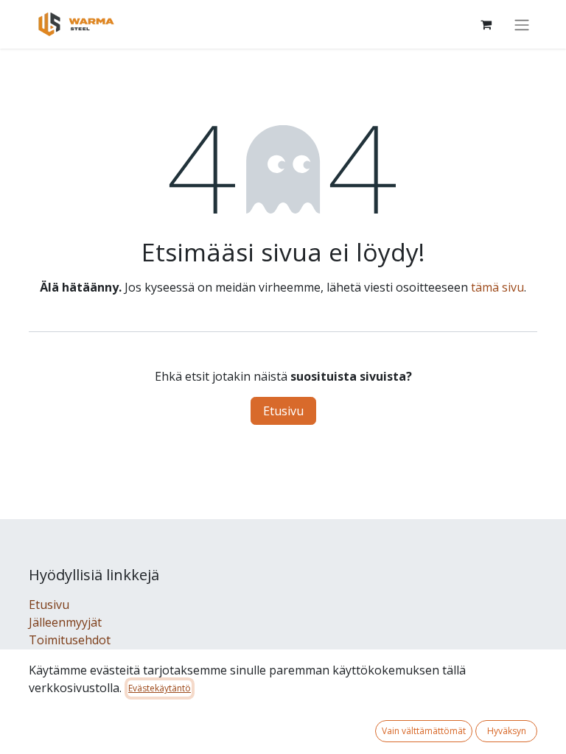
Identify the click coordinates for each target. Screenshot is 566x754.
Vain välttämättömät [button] (424, 731)
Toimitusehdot (70, 640)
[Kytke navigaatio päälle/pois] (521, 24)
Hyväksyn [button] (506, 731)
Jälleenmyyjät (65, 622)
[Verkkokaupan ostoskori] (485, 24)
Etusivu (283, 411)
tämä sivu (497, 287)
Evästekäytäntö (159, 688)
